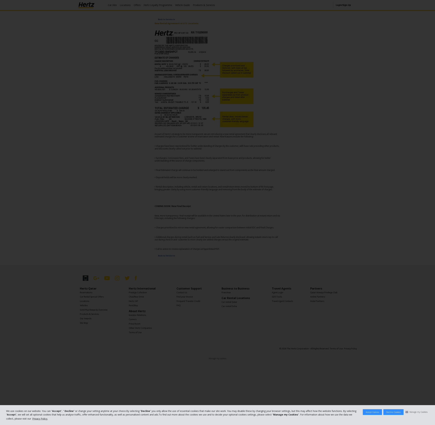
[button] (416, 412)
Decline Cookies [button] (393, 412)
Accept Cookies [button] (372, 412)
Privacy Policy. (40, 418)
